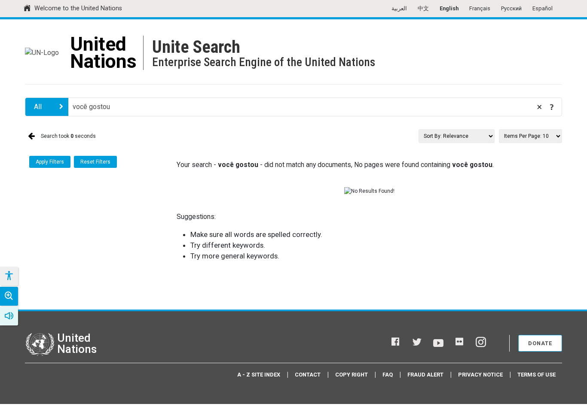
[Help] (551, 107)
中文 (423, 8)
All (38, 107)
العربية (399, 8)
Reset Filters (95, 162)
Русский (511, 8)
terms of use (536, 374)
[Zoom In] (9, 296)
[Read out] (9, 316)
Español (542, 8)
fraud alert (425, 374)
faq (387, 374)
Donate (540, 343)
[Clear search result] (539, 107)
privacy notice (480, 374)
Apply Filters (50, 162)
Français (479, 8)
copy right (351, 374)
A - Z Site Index (258, 374)
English (449, 8)
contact (308, 374)
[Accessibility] (8, 276)
